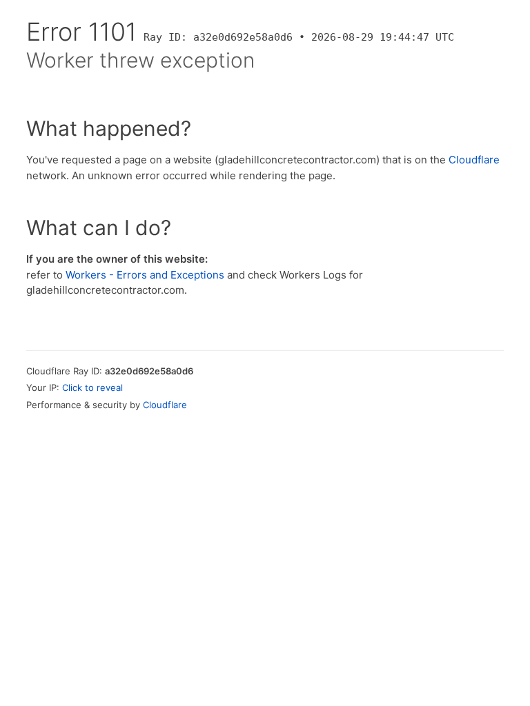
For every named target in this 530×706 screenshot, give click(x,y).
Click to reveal (92, 387)
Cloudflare (474, 159)
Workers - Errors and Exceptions (145, 274)
